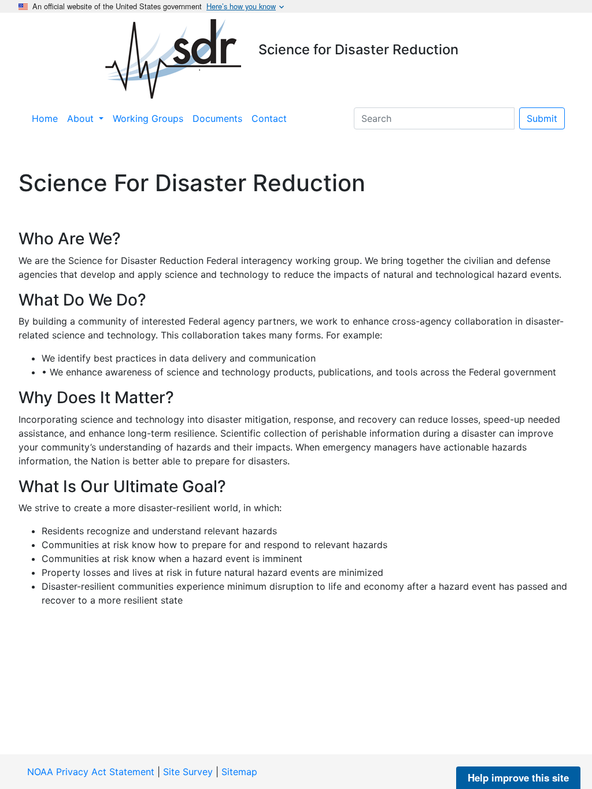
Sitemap (239, 771)
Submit (542, 118)
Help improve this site (518, 777)
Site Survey (188, 771)
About (82, 118)
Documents (217, 118)
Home (45, 118)
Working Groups (148, 118)
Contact (269, 118)
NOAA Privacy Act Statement (90, 771)
